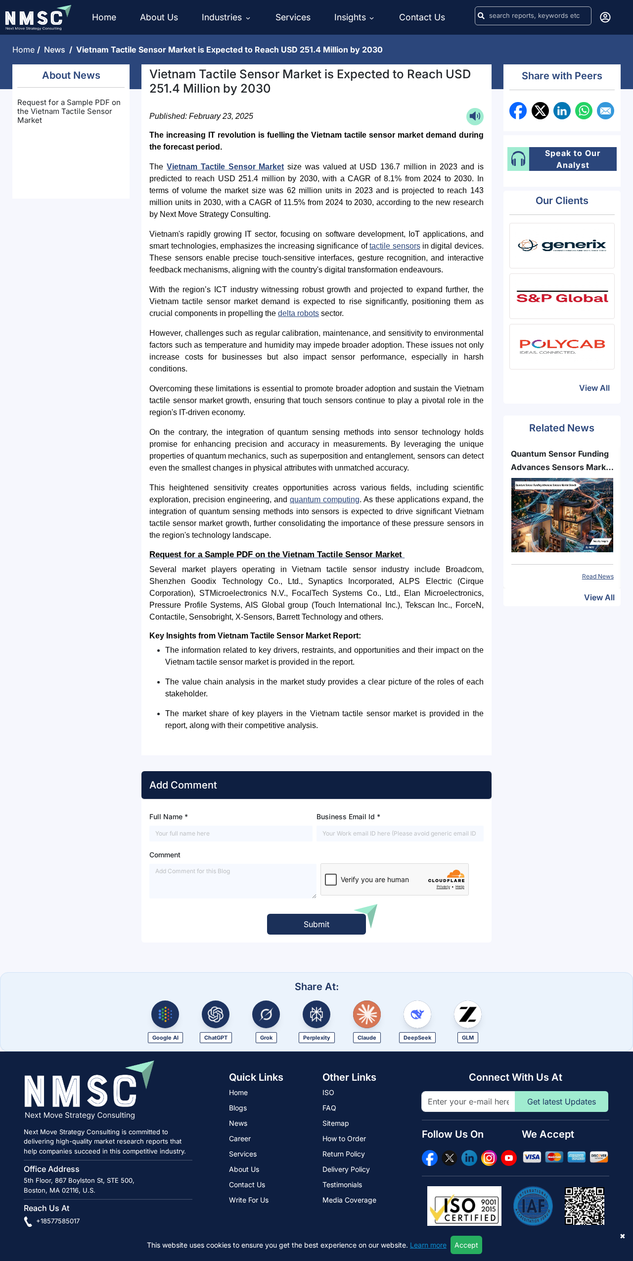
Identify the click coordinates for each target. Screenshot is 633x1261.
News (56, 49)
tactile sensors (394, 246)
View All (594, 388)
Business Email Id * (348, 816)
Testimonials (342, 1184)
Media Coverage (349, 1200)
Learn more (428, 1245)
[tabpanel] (562, 514)
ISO (328, 1092)
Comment (165, 854)
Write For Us (249, 1200)
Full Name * (168, 816)
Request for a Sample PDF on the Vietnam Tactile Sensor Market (69, 111)
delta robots (298, 313)
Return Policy (343, 1154)
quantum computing (325, 499)
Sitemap (335, 1123)
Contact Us (422, 17)
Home (104, 17)
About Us (159, 17)
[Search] (481, 16)
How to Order (344, 1138)
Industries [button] (223, 17)
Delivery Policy (346, 1169)
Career (240, 1138)
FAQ (329, 1107)
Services (293, 17)
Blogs (238, 1107)
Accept (466, 1245)
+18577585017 (57, 1221)
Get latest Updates (561, 1101)
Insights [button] (350, 17)
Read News (598, 576)
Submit (316, 924)
